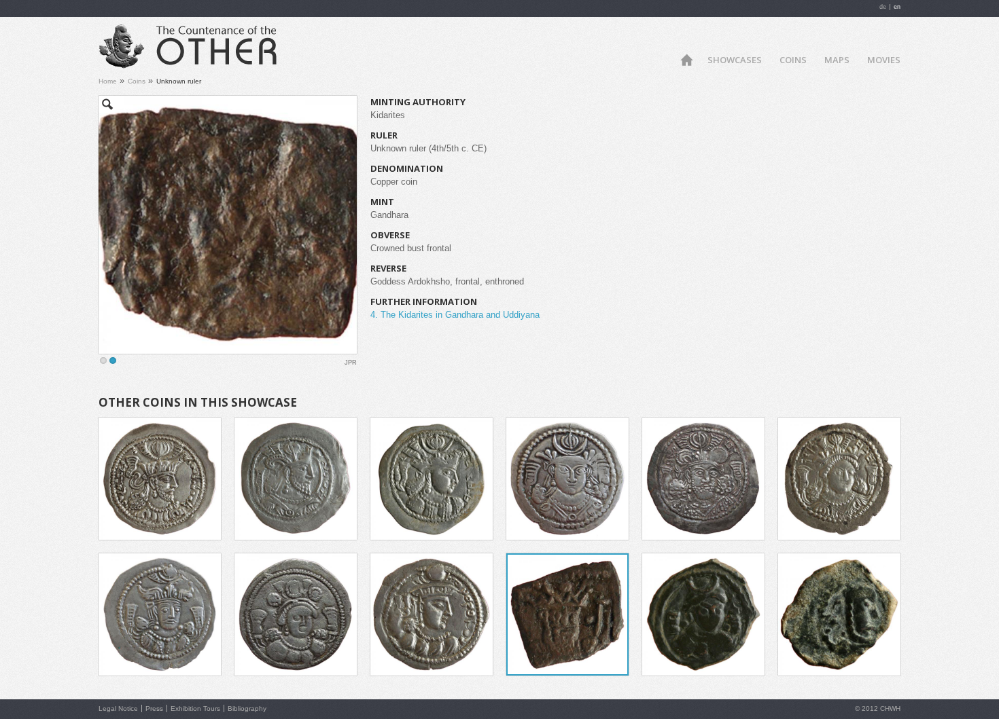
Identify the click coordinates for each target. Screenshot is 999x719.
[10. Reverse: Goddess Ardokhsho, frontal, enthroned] (228, 225)
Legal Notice (118, 708)
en (897, 6)
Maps (836, 60)
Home (686, 59)
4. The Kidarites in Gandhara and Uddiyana (455, 315)
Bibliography (247, 708)
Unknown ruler (178, 81)
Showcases (734, 60)
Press (154, 708)
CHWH (890, 708)
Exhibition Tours (195, 708)
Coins (793, 60)
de (882, 6)
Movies (883, 60)
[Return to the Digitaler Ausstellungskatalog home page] (202, 63)
